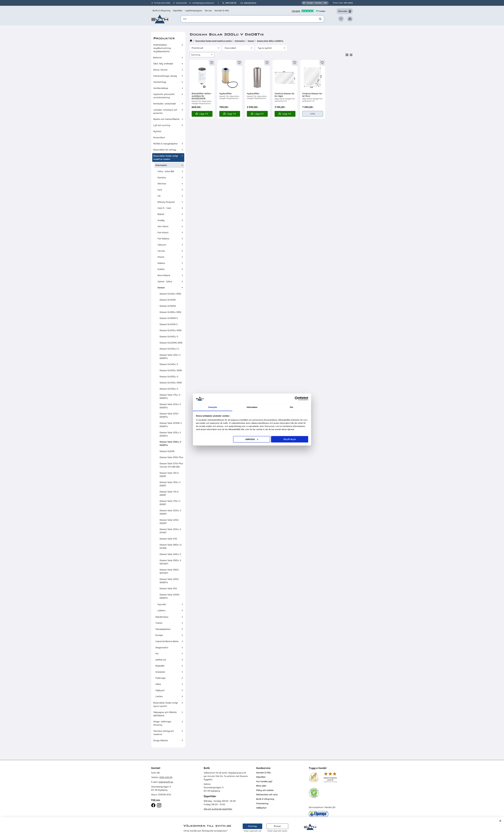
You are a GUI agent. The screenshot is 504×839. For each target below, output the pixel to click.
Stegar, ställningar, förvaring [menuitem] (162, 723)
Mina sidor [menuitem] (261, 785)
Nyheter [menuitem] (157, 131)
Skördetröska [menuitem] (161, 617)
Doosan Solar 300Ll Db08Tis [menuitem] (169, 580)
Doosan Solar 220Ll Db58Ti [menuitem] (169, 521)
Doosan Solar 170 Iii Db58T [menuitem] (169, 493)
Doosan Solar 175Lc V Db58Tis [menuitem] (170, 396)
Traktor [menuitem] (158, 623)
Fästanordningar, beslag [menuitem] (165, 76)
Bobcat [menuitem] (161, 214)
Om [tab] (291, 407)
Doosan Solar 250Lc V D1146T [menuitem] (170, 531)
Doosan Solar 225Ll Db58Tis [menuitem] (169, 415)
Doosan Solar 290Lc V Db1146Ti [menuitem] (170, 562)
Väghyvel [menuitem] (159, 690)
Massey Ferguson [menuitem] (166, 202)
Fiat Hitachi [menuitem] (163, 232)
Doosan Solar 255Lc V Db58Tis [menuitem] (170, 434)
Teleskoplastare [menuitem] (162, 629)
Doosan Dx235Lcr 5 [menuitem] (169, 348)
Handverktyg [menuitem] (159, 82)
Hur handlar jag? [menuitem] (264, 781)
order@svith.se (250, 2)
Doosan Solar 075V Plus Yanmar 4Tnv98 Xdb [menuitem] (171, 465)
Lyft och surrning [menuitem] (161, 125)
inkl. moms (348, 2)
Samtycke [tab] (212, 407)
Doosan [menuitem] (161, 287)
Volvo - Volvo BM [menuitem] (166, 171)
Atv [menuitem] (157, 653)
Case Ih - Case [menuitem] (164, 208)
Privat (277, 826)
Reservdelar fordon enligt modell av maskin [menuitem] (165, 157)
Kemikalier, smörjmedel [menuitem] (164, 103)
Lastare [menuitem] (159, 696)
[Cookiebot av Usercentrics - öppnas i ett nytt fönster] (296, 398)
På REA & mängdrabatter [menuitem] (165, 143)
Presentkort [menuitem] (159, 137)
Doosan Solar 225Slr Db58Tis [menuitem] (170, 596)
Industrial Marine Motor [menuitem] (167, 641)
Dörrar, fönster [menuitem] (160, 69)
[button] (341, 19)
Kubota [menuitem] (161, 269)
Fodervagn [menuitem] (160, 678)
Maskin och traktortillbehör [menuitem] (166, 119)
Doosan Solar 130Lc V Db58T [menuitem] (170, 484)
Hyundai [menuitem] (162, 604)
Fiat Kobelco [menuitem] (163, 238)
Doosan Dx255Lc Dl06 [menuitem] (171, 330)
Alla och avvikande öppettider (218, 809)
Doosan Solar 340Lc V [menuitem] (170, 554)
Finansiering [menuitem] (262, 803)
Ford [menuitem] (160, 189)
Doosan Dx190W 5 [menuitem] (169, 318)
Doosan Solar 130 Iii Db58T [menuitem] (169, 474)
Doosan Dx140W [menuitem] (168, 299)
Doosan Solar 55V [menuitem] (168, 588)
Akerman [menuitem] (162, 183)
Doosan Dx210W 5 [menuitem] (169, 324)
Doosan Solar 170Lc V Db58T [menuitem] (170, 502)
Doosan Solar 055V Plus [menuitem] (171, 457)
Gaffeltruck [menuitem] (160, 659)
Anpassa (250, 439)
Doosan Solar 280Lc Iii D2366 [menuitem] (171, 546)
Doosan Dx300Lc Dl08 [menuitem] (171, 370)
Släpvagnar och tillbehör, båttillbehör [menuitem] (165, 714)
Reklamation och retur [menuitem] (267, 794)
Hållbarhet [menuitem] (261, 807)
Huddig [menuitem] (161, 220)
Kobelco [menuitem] (161, 263)
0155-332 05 (230, 2)
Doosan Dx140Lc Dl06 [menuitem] (170, 293)
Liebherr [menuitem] (162, 610)
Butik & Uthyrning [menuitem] (161, 10)
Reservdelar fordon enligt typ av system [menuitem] (165, 704)
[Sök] (320, 19)
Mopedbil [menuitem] (159, 665)
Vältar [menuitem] (158, 684)
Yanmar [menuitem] (161, 251)
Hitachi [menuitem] (161, 257)
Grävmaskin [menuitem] (161, 165)
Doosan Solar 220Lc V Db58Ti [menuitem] (170, 512)
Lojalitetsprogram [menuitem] (193, 10)
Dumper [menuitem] (159, 635)
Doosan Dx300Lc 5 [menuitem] (169, 376)
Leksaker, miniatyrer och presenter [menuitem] (165, 111)
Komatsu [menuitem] (162, 177)
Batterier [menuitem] (157, 57)
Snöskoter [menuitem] (160, 672)
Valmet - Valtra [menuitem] (165, 281)
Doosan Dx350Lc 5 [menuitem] (169, 388)
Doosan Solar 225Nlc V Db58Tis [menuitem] (171, 424)
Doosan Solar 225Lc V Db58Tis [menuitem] (170, 406)
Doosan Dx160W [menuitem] (168, 306)
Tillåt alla (289, 439)
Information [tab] (252, 407)
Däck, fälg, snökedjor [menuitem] (163, 63)
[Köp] (202, 114)
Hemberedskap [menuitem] (160, 88)
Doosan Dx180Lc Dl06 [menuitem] (170, 312)
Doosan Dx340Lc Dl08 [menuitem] (171, 382)
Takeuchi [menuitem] (162, 244)
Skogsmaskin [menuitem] (161, 647)
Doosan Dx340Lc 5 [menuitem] (169, 336)
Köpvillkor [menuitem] (177, 10)
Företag (252, 826)
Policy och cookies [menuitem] (265, 790)
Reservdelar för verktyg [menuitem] (164, 149)
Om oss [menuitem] (208, 10)
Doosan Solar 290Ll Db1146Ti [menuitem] (169, 571)
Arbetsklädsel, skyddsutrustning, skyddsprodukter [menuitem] (162, 48)
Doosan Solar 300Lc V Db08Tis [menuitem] (170, 443)
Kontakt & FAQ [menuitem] (221, 10)
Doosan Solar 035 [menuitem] (168, 538)
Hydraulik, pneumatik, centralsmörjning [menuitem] (164, 96)
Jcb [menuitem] (159, 195)
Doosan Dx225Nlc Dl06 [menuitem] (171, 342)
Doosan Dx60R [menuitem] (167, 451)
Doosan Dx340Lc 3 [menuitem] (169, 364)
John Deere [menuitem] (163, 226)
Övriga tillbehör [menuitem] (160, 740)
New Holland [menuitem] (164, 275)
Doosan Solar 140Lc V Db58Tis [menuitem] (170, 356)
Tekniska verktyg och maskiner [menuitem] (163, 732)
